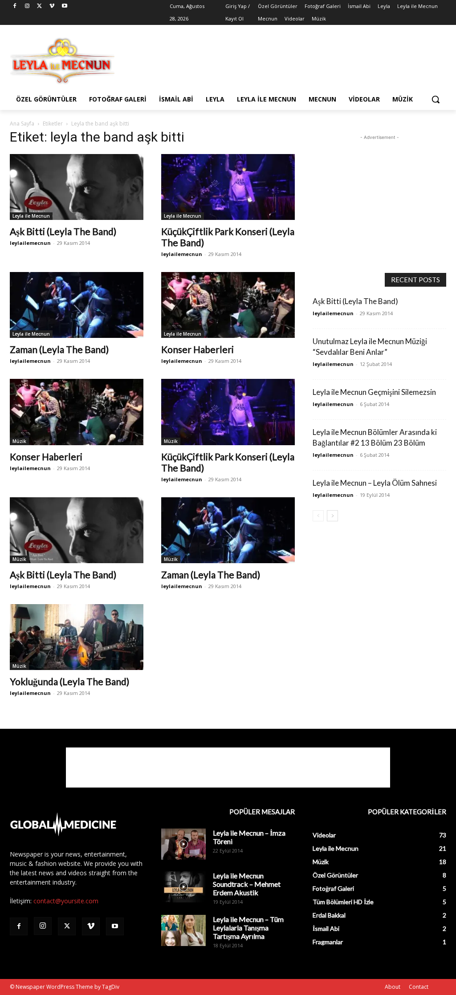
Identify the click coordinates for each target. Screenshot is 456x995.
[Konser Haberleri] (228, 305)
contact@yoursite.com (65, 901)
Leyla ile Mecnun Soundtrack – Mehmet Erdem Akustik (247, 884)
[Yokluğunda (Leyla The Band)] (76, 637)
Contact (418, 987)
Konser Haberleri (197, 349)
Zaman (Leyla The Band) (59, 349)
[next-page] (332, 515)
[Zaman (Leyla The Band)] (76, 305)
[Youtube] (64, 6)
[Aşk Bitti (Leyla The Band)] (76, 187)
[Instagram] (27, 6)
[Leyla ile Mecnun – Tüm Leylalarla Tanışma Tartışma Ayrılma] (183, 930)
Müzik (19, 441)
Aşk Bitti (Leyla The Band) (63, 231)
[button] (435, 99)
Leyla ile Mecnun (31, 216)
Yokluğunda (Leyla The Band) (69, 681)
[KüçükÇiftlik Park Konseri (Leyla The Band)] (228, 187)
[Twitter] (40, 6)
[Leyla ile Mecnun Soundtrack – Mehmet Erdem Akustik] (183, 886)
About (392, 987)
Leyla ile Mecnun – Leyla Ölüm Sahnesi (375, 482)
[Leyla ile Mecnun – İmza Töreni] (183, 844)
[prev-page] (318, 515)
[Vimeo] (52, 6)
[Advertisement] (218, 60)
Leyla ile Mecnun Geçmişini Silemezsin (374, 392)
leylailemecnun (30, 243)
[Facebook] (15, 6)
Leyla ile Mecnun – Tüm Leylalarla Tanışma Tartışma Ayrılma (248, 927)
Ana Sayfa (22, 123)
